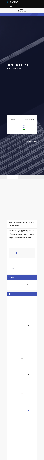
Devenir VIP (11, 3)
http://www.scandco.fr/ (15, 123)
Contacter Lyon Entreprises (14, 5)
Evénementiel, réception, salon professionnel (14, 68)
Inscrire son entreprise (13, 2)
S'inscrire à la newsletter (13, 1)
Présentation (12, 177)
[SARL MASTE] (22, 371)
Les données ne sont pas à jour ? (31, 141)
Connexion (10, 6)
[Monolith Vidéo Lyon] (22, 331)
